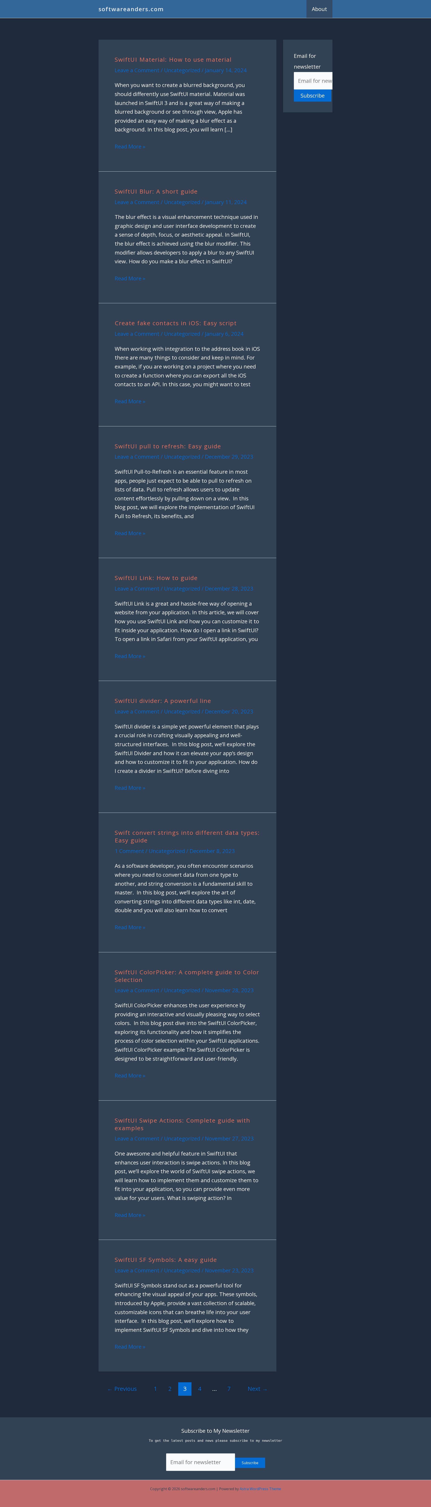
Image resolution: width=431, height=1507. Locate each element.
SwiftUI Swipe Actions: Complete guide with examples (182, 1124)
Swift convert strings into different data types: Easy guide (187, 836)
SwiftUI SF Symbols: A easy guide (166, 1260)
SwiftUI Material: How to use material (173, 59)
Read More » (130, 146)
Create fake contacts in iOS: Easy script (176, 323)
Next (258, 1388)
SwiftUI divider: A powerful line (163, 701)
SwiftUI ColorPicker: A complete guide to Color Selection (187, 976)
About (319, 9)
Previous (122, 1388)
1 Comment (129, 851)
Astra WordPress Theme (260, 1488)
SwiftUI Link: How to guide (156, 578)
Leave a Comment (137, 70)
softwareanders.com (131, 9)
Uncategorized (182, 70)
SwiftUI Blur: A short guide (156, 191)
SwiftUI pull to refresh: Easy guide (168, 446)
